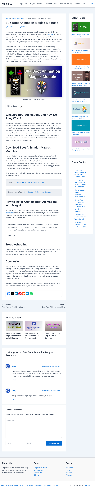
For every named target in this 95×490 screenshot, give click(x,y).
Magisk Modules (36, 4)
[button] (87, 3)
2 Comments (30, 27)
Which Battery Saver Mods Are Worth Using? (80, 217)
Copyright (38, 485)
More (84, 4)
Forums (77, 4)
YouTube (69, 473)
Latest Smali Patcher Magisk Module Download (52, 335)
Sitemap (87, 485)
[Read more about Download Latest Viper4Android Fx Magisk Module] (33, 326)
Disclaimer (29, 485)
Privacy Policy (19, 485)
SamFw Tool (38, 473)
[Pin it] (20, 293)
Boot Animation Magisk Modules (30, 183)
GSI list (36, 475)
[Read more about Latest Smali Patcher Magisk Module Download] (53, 326)
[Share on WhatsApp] (31, 293)
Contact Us (47, 485)
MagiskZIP (8, 3)
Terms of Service (7, 485)
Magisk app (10, 213)
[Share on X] (12, 293)
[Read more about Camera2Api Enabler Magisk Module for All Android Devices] (14, 326)
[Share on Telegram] (27, 293)
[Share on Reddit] (23, 293)
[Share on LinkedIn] (16, 293)
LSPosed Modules (51, 4)
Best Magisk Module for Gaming (37, 192)
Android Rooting (66, 4)
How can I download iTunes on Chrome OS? (80, 224)
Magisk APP (23, 4)
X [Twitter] (69, 468)
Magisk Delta (38, 470)
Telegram (69, 475)
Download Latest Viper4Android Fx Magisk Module (32, 335)
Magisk (50, 34)
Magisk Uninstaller (40, 468)
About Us (56, 485)
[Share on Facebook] (8, 293)
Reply (14, 379)
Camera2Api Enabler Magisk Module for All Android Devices (14, 335)
